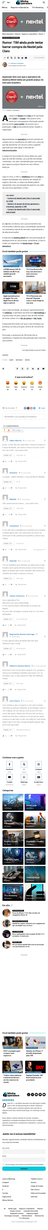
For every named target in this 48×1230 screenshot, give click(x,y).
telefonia (8, 313)
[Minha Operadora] (24, 2)
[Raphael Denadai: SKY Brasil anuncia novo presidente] (35, 1067)
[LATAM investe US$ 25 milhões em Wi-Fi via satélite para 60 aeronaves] (12, 261)
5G (5, 805)
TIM (14, 127)
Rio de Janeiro (26, 318)
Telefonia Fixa (10, 877)
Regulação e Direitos (34, 841)
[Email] (25, 58)
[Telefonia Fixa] (12, 874)
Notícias (29, 896)
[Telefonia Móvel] (35, 874)
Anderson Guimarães (17, 63)
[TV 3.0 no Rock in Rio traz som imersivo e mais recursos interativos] (35, 261)
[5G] (12, 802)
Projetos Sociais (11, 841)
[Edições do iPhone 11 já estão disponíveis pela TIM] (35, 1042)
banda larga (27, 243)
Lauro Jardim (19, 124)
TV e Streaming (31, 266)
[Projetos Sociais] (12, 838)
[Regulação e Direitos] (35, 838)
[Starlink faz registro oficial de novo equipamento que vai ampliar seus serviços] (6, 923)
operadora (22, 139)
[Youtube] (9, 780)
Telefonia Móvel (32, 877)
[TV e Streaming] (12, 892)
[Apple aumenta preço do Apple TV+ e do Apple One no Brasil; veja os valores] (12, 287)
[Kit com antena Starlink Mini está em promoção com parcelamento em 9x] (6, 944)
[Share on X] (11, 58)
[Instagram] (39, 767)
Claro (29, 116)
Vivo (39, 177)
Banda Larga (31, 805)
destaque (19, 360)
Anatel (22, 118)
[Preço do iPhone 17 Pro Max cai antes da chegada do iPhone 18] (6, 913)
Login (43, 408)
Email (4, 1156)
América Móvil (19, 238)
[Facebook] (9, 767)
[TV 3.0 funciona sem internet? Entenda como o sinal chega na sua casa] (35, 287)
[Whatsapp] (28, 1094)
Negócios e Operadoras (11, 37)
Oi (6, 224)
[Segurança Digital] (12, 856)
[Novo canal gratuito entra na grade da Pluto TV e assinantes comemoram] (6, 934)
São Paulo (38, 318)
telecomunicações (9, 150)
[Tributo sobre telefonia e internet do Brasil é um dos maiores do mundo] (12, 1067)
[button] (4, 2)
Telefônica (26, 177)
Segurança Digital (11, 859)
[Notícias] (35, 892)
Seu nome (5, 1148)
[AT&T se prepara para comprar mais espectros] (12, 1042)
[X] (24, 767)
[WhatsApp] (24, 780)
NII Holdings (39, 313)
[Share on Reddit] (22, 58)
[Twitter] (40, 1094)
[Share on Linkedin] (18, 58)
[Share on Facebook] (7, 58)
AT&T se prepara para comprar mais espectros (11, 1053)
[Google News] (39, 780)
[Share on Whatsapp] (15, 58)
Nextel (20, 116)
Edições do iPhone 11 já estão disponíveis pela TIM (34, 1053)
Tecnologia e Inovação (11, 266)
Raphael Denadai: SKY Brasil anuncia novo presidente (34, 1077)
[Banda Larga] (35, 802)
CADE (15, 118)
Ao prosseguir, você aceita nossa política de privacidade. (24, 1165)
